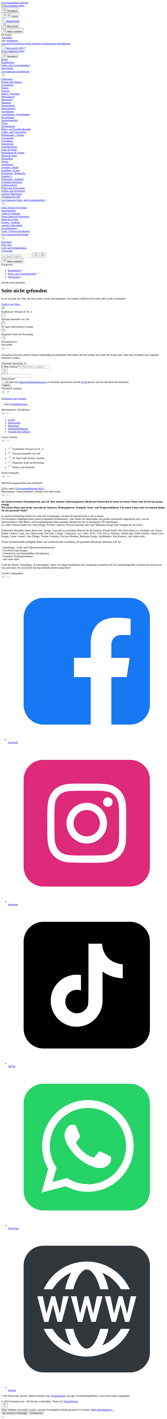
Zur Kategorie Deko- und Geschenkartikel (23, 200)
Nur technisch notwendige (15, 1413)
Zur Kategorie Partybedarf (15, 234)
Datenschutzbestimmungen (32, 382)
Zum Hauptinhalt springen (14, 2)
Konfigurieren (36, 1413)
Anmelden (6, 37)
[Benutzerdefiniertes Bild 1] (30, 488)
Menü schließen (14, 31)
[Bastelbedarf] (10, 196)
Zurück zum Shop (10, 304)
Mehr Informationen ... (102, 1409)
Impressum (13, 425)
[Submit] (4, 371)
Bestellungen (64, 43)
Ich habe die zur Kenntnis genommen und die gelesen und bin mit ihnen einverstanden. (67, 382)
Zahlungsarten (49, 43)
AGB (84, 382)
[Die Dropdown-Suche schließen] (42, 255)
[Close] (2, 1417)
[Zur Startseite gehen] (12, 5)
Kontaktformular (18, 404)
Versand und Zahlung (19, 431)
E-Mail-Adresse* (10, 366)
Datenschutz (14, 422)
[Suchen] (35, 255)
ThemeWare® (70, 1401)
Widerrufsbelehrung (18, 428)
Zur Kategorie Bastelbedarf (15, 71)
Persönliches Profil (22, 43)
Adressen (37, 43)
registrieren (12, 40)
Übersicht (6, 43)
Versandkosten (58, 1395)
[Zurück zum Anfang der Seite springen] (4, 1405)
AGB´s (11, 419)
